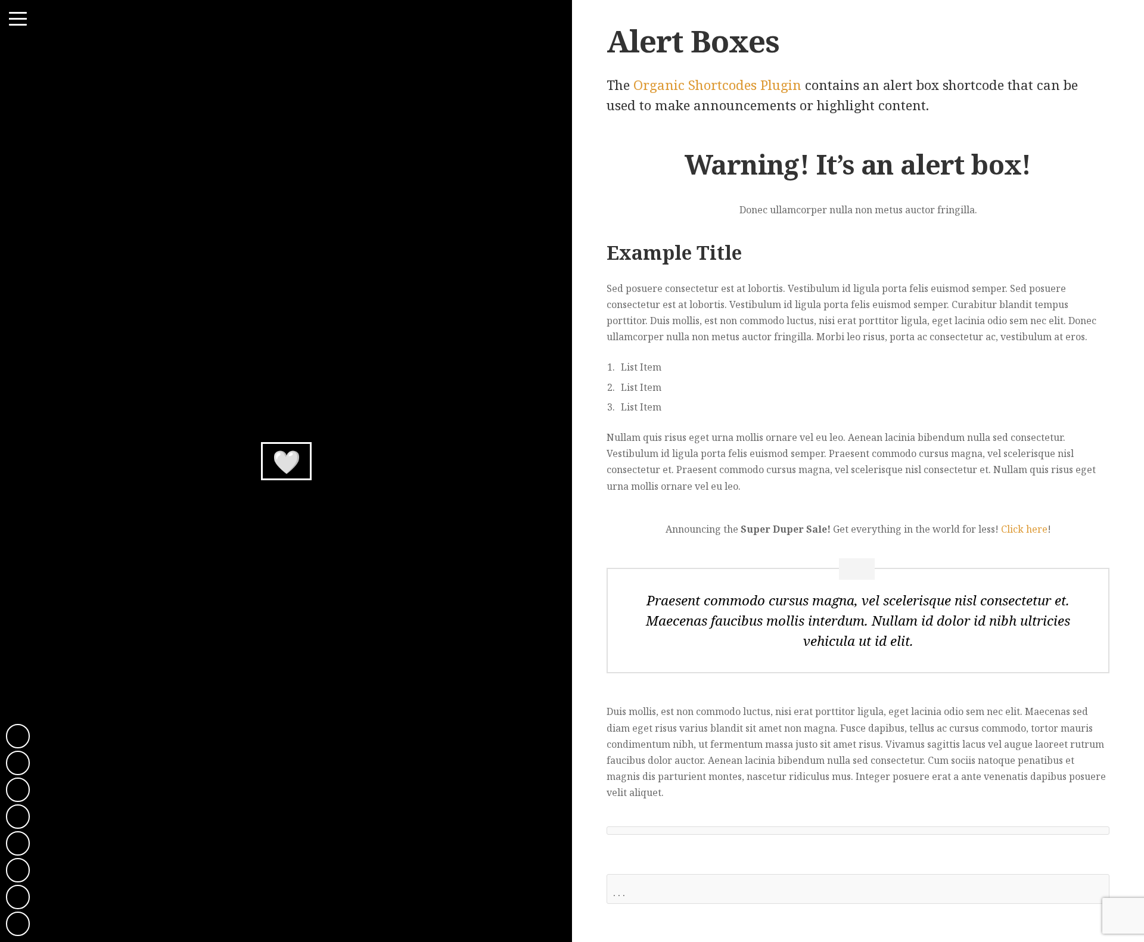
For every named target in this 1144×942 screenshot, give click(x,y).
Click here (1024, 529)
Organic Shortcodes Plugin (717, 85)
